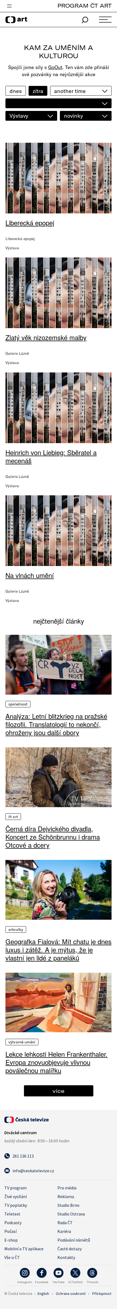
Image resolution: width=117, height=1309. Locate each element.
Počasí (10, 1231)
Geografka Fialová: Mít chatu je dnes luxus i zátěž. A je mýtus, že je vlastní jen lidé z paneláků (58, 949)
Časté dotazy (69, 1248)
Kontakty (66, 1257)
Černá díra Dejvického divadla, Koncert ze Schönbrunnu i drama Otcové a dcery (52, 837)
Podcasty (12, 1222)
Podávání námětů (73, 1240)
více (58, 1090)
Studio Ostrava (71, 1214)
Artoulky (15, 929)
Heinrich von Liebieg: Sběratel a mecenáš (51, 456)
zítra (38, 91)
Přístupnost (101, 1293)
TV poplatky (15, 1205)
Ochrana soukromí (70, 1293)
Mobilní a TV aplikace (24, 1248)
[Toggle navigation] (9, 6)
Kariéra (64, 1231)
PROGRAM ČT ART (84, 5)
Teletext (12, 1214)
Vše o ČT (12, 1257)
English (43, 1293)
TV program (15, 1187)
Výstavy (19, 115)
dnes (16, 91)
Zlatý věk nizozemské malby (46, 337)
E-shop (11, 1240)
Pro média (66, 1187)
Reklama (65, 1196)
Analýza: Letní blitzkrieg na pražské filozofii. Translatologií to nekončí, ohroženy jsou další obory (56, 724)
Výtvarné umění (21, 1042)
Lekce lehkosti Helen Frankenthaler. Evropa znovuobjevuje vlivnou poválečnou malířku (56, 1062)
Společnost (17, 704)
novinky (73, 115)
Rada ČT (65, 1222)
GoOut (55, 67)
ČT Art (13, 816)
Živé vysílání (15, 1196)
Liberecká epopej (29, 222)
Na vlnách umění (29, 575)
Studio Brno (68, 1205)
